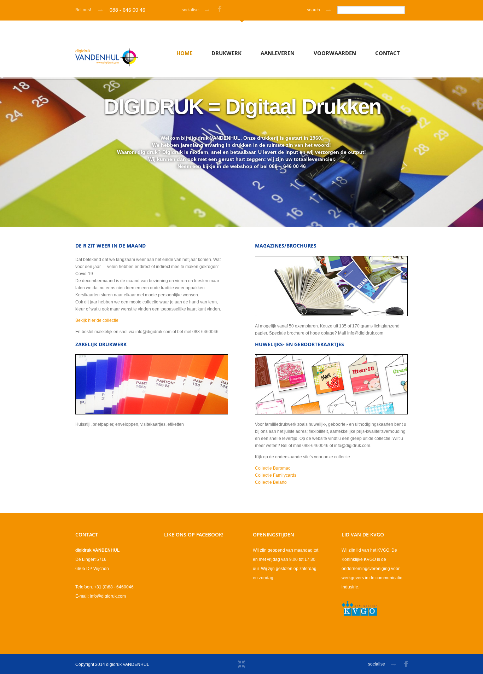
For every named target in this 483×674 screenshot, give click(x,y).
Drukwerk (226, 53)
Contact (387, 53)
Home (184, 53)
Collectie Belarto (271, 482)
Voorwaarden (335, 53)
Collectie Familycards (275, 475)
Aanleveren (278, 53)
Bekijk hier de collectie (96, 320)
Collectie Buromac (272, 468)
